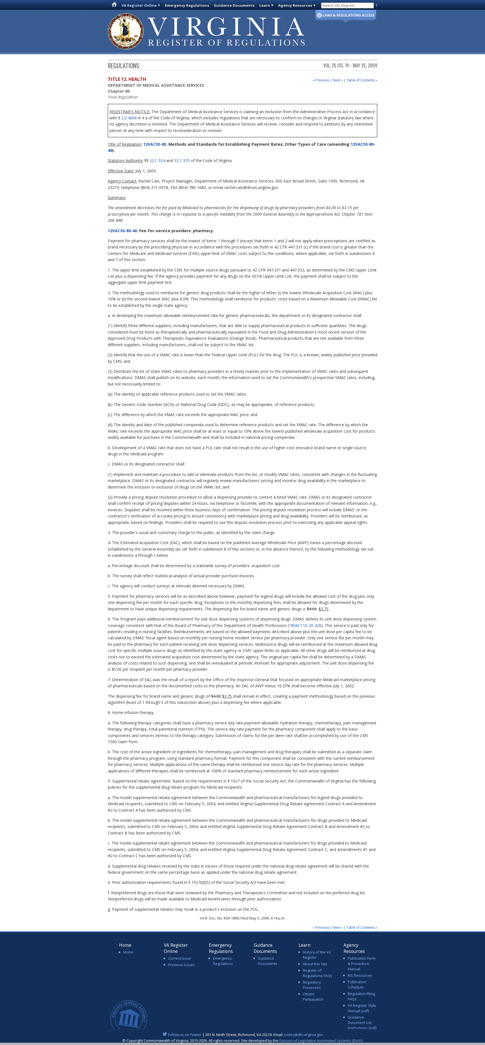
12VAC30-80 (154, 144)
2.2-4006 (129, 117)
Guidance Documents (234, 5)
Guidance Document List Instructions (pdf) (362, 1022)
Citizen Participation (313, 996)
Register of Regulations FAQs (317, 973)
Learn (264, 5)
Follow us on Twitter (185, 1034)
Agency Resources (295, 5)
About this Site (315, 963)
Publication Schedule (357, 984)
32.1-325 (182, 160)
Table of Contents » (361, 80)
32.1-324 (157, 160)
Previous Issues (181, 964)
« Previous (321, 80)
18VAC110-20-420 (305, 625)
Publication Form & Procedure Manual (362, 963)
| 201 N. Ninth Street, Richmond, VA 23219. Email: (245, 1034)
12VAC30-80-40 (122, 230)
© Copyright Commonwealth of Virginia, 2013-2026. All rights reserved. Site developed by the (242, 1040)
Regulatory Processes (312, 985)
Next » (338, 80)
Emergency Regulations (187, 5)
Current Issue (179, 958)
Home (128, 952)
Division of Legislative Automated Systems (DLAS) (321, 1040)
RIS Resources (360, 975)
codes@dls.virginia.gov (303, 1034)
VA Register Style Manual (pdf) (362, 1008)
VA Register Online (139, 5)
